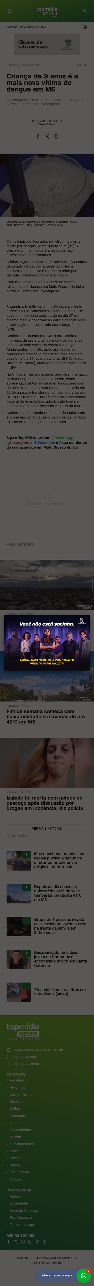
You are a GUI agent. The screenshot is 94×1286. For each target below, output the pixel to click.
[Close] (90, 615)
